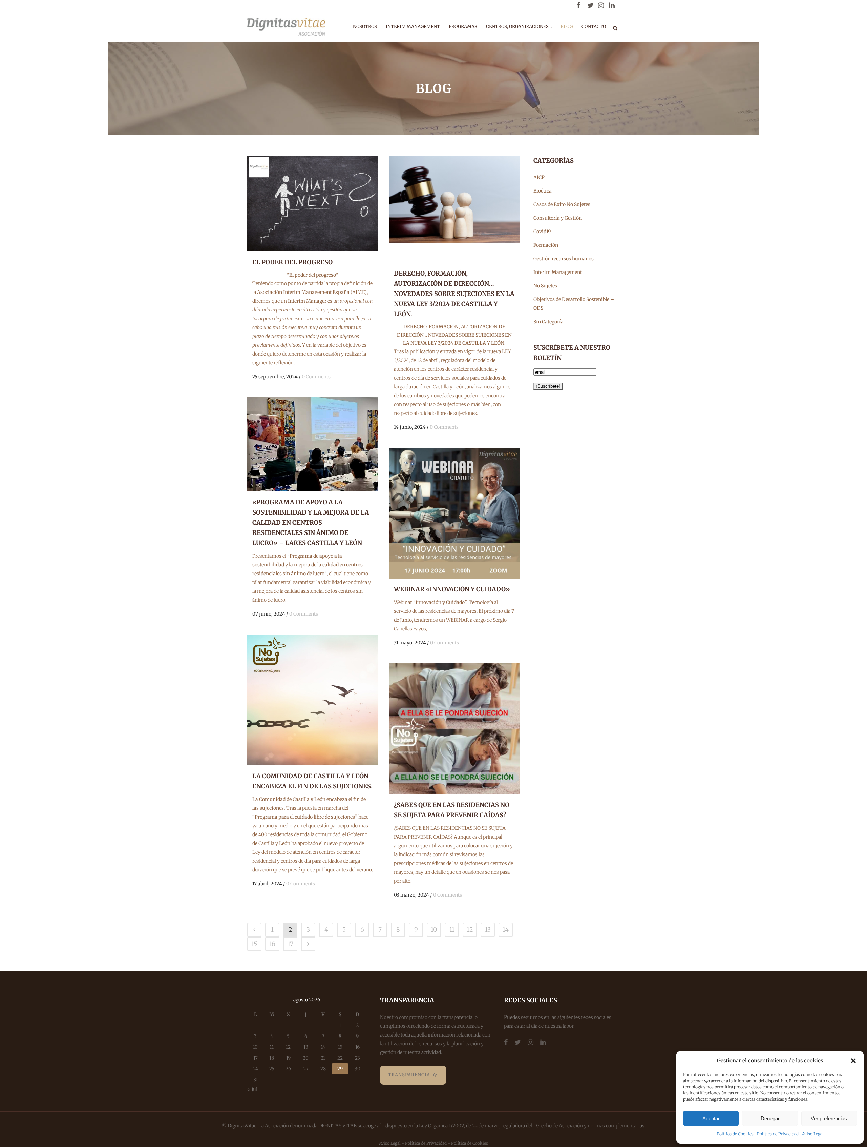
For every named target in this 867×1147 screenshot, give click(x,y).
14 (506, 929)
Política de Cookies (735, 1133)
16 (272, 944)
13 (488, 929)
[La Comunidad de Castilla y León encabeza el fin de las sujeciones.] (312, 700)
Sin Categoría (548, 322)
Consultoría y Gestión (557, 218)
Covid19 (542, 231)
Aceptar (711, 1118)
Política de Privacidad (778, 1133)
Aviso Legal (813, 1133)
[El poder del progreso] (312, 203)
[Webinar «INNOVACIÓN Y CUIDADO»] (454, 513)
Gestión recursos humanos (563, 259)
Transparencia (409, 1075)
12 (470, 929)
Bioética (542, 191)
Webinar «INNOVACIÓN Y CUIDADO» (452, 589)
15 (254, 944)
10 (434, 929)
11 (451, 929)
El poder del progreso (292, 262)
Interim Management (557, 272)
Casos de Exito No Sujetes (561, 204)
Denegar (770, 1118)
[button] (853, 1060)
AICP (539, 177)
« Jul (252, 1089)
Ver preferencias (829, 1118)
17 (290, 944)
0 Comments (316, 377)
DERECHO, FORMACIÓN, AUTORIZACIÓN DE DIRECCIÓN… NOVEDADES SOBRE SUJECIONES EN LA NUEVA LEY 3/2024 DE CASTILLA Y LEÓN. (454, 293)
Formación (545, 245)
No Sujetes (545, 286)
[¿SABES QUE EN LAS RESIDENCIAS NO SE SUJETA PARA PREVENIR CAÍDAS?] (454, 728)
